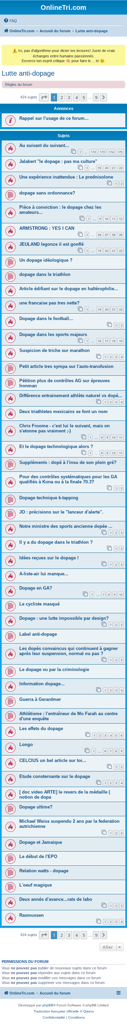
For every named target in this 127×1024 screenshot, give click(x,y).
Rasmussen (31, 915)
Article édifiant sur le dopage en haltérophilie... (68, 288)
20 (106, 168)
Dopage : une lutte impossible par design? (64, 618)
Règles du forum (18, 84)
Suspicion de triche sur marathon (54, 350)
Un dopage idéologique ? (45, 260)
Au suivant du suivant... (44, 145)
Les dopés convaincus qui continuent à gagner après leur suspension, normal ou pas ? (68, 651)
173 (102, 152)
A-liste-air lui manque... (43, 573)
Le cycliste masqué (39, 604)
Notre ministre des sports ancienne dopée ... (65, 526)
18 (113, 341)
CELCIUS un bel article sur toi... (52, 760)
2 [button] (61, 97)
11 (113, 219)
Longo (26, 744)
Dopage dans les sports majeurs (53, 334)
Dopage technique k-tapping (48, 497)
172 (93, 152)
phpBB (47, 1005)
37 (106, 234)
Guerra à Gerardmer (40, 699)
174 (110, 152)
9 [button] (96, 97)
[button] (44, 97)
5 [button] (84, 97)
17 (106, 341)
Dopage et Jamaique (40, 842)
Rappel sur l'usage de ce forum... (54, 118)
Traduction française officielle (56, 1011)
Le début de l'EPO (38, 856)
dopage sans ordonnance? (47, 193)
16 (99, 341)
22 (120, 168)
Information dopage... (42, 683)
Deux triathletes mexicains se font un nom (63, 411)
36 (99, 234)
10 (106, 219)
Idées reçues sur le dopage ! (49, 557)
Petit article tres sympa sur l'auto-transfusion (66, 366)
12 (120, 219)
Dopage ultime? (35, 806)
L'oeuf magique (35, 885)
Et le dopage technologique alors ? (56, 446)
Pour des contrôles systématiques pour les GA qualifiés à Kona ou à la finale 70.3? (68, 479)
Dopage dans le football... (46, 318)
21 (113, 168)
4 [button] (76, 97)
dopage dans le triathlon (44, 274)
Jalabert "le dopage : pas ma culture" (58, 161)
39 (120, 234)
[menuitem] (10, 21)
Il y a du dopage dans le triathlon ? (56, 542)
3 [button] (69, 97)
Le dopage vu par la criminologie (54, 669)
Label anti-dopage (38, 634)
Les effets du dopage (41, 728)
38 (113, 234)
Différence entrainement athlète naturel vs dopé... (70, 395)
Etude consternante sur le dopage (54, 776)
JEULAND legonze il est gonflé (51, 244)
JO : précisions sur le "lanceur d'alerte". (61, 512)
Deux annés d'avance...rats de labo (55, 899)
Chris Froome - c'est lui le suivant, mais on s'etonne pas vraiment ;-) (64, 428)
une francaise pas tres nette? (49, 302)
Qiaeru (88, 1011)
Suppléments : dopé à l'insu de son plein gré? (68, 462)
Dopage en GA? (35, 588)
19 (99, 168)
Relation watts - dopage (43, 870)
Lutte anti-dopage (28, 73)
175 (119, 152)
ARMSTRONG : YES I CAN (46, 228)
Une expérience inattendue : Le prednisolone (66, 177)
